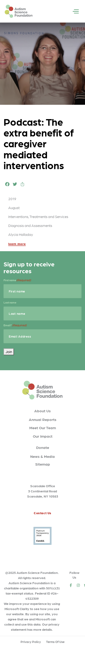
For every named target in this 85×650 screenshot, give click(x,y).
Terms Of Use (55, 641)
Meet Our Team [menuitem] (42, 427)
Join (8, 352)
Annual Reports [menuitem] (42, 419)
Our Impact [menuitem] (42, 436)
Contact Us (42, 513)
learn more (17, 243)
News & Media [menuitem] (42, 456)
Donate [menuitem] (42, 447)
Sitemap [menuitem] (42, 464)
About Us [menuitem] (42, 411)
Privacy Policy (31, 641)
